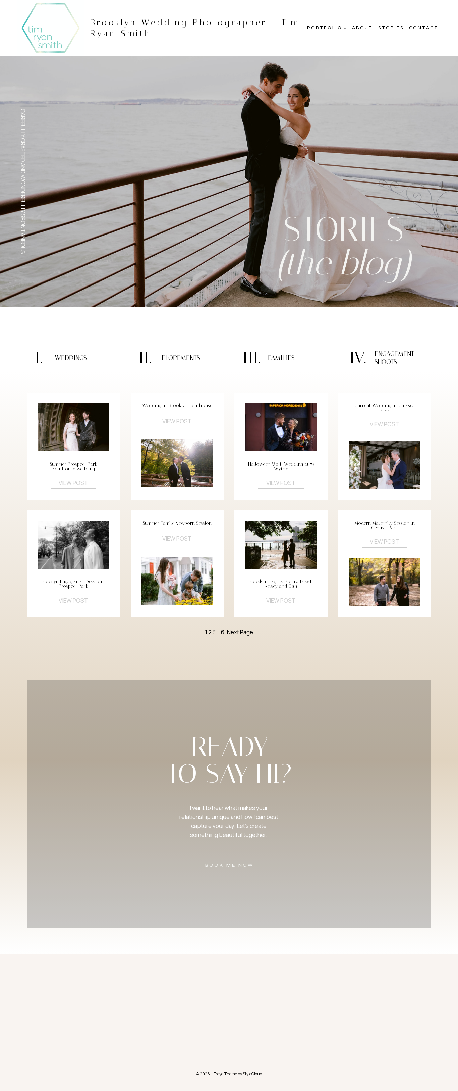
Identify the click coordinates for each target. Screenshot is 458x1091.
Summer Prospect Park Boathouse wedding (73, 467)
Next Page (240, 632)
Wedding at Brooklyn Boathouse (177, 405)
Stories (391, 28)
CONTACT (423, 28)
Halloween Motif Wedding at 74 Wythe (281, 467)
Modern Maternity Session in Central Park (384, 526)
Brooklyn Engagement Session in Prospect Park (73, 584)
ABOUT (362, 28)
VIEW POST (73, 483)
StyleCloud (252, 1074)
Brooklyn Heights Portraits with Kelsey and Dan (281, 584)
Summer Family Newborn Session (177, 523)
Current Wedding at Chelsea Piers (384, 408)
